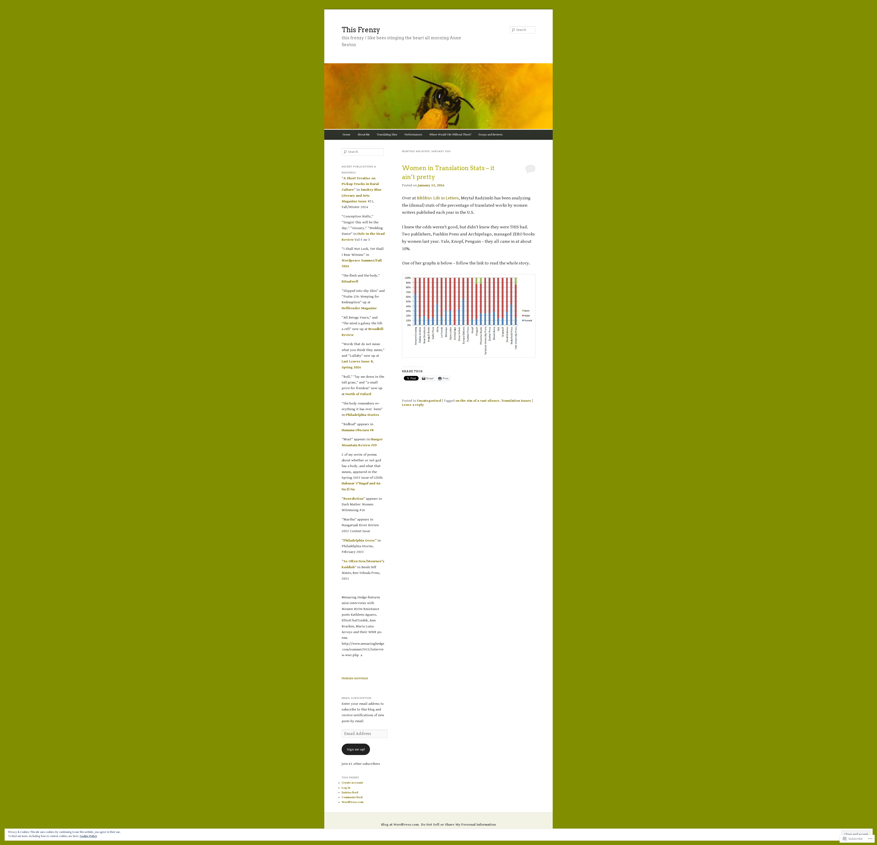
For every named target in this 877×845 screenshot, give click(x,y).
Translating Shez (387, 134)
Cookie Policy (88, 836)
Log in (346, 788)
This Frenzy (361, 30)
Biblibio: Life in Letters (438, 198)
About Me (364, 134)
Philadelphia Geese (359, 540)
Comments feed (352, 797)
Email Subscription (356, 698)
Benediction (353, 498)
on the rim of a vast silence (477, 401)
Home (346, 134)
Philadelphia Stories (362, 415)
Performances (413, 134)
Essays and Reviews (491, 134)
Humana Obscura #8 (357, 430)
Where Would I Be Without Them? (450, 134)
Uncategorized (429, 401)
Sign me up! (356, 749)
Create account (352, 782)
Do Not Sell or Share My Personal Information (458, 824)
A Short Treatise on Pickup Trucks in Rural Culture (360, 184)
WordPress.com (352, 802)
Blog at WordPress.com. (400, 824)
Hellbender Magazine (359, 308)
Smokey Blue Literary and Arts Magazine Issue (362, 195)
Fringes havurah (355, 678)
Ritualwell (350, 281)
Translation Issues (516, 401)
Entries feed (350, 792)
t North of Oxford (357, 394)
